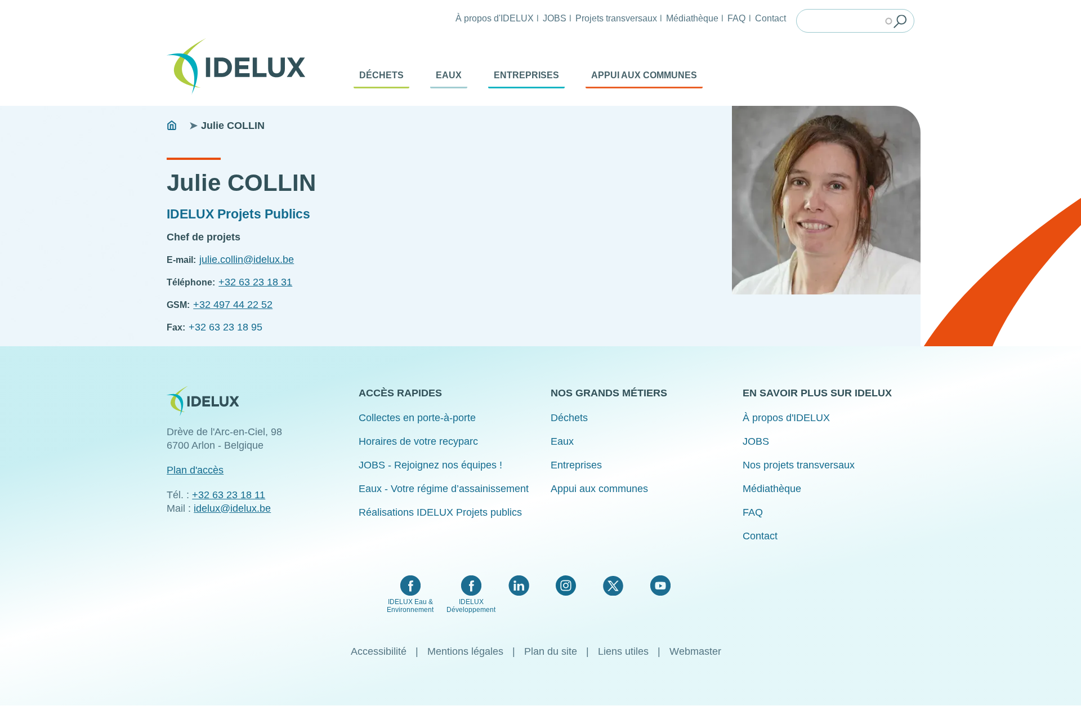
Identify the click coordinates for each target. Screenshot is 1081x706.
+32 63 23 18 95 (225, 327)
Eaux (449, 75)
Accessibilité (379, 651)
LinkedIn (518, 585)
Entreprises (526, 75)
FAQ (736, 18)
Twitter (612, 585)
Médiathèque (692, 18)
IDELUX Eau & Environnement (410, 606)
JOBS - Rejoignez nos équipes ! (430, 465)
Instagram (566, 585)
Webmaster (695, 651)
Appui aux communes (644, 75)
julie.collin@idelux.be (246, 259)
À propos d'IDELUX (494, 18)
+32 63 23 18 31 (255, 282)
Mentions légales (465, 651)
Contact (770, 18)
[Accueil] (240, 66)
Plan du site (550, 651)
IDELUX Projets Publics (238, 214)
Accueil (172, 125)
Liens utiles (623, 651)
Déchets (381, 75)
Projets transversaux (616, 18)
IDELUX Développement (470, 606)
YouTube (660, 585)
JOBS (554, 18)
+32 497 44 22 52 (233, 304)
